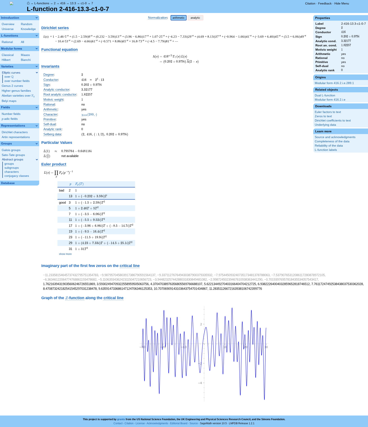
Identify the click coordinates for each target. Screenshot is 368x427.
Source (194, 423)
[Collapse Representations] (36, 125)
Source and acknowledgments (335, 137)
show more (65, 254)
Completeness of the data (332, 141)
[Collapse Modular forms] (36, 48)
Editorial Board (178, 423)
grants (121, 419)
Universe (8, 29)
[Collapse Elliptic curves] (37, 72)
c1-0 (84, 3)
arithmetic (178, 17)
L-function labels (326, 149)
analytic (195, 17)
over (9, 77)
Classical (8, 55)
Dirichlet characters (15, 132)
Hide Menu (341, 3)
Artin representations (16, 137)
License (140, 423)
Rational (7, 42)
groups (9, 163)
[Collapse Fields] (36, 107)
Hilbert (6, 59)
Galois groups (11, 150)
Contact (118, 423)
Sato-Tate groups (13, 155)
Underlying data (325, 124)
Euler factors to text (328, 112)
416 (62, 3)
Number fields (11, 114)
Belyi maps (9, 101)
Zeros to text (323, 116)
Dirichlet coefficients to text (333, 120)
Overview (8, 24)
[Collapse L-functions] (36, 35)
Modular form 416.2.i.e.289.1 (334, 83)
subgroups (11, 167)
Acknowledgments (157, 423)
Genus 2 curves (12, 85)
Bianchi (26, 59)
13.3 (73, 3)
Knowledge (28, 29)
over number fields (17, 81)
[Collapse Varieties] (36, 66)
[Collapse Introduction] (36, 17)
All (22, 42)
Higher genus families (16, 90)
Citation (310, 3)
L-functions (41, 3)
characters (11, 171)
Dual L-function (325, 95)
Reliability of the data (329, 145)
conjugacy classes (16, 175)
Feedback (325, 3)
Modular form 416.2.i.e (330, 99)
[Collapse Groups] (36, 143)
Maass (25, 55)
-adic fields (10, 118)
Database (8, 183)
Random (26, 24)
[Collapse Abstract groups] (37, 159)
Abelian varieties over (18, 96)
